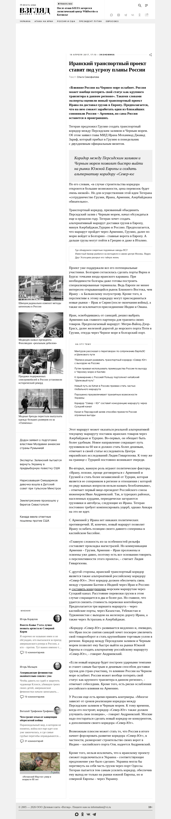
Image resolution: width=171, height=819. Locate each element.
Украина (25, 21)
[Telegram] (125, 15)
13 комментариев (34, 652)
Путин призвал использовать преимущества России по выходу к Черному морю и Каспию (110, 370)
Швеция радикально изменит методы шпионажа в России (40, 304)
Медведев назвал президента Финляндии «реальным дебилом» (38, 341)
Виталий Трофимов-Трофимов (37, 711)
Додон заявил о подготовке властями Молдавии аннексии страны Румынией (40, 444)
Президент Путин (90, 21)
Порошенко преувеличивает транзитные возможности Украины (105, 396)
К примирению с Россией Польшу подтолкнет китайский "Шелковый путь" (106, 379)
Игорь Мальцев (28, 666)
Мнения (26, 611)
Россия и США (66, 21)
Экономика (107, 54)
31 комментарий (34, 741)
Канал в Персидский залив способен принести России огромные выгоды (105, 413)
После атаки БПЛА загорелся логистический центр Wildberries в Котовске (77, 11)
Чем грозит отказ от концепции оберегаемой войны (38, 718)
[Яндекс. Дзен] (118, 15)
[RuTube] (146, 15)
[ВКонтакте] (132, 15)
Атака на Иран (44, 21)
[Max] (111, 15)
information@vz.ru (101, 807)
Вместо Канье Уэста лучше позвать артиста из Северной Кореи (37, 628)
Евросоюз (112, 21)
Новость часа (66, 3)
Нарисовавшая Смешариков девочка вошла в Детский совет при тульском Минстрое (40, 484)
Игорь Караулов (29, 619)
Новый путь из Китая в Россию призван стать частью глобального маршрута (104, 387)
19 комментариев (34, 696)
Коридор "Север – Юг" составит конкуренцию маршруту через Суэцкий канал (110, 405)
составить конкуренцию (89, 589)
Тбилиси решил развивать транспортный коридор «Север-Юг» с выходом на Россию (110, 361)
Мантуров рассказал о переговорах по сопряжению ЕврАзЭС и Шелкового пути (109, 353)
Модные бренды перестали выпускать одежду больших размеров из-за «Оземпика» (40, 419)
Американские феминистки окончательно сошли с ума (36, 674)
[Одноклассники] (139, 15)
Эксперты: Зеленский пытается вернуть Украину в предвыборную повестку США (41, 464)
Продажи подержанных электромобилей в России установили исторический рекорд (40, 379)
